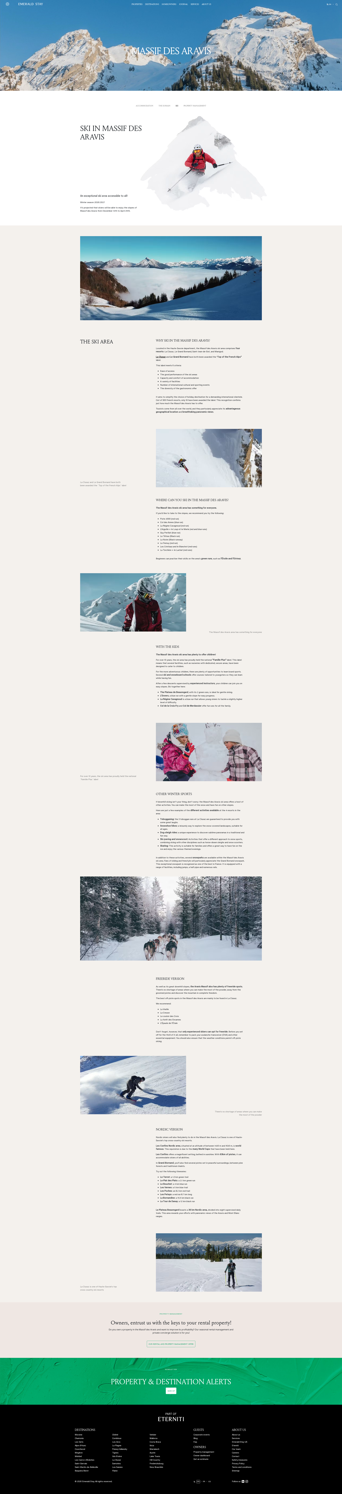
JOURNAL (183, 4)
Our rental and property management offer (171, 1344)
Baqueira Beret (82, 1471)
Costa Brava (155, 1442)
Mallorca (153, 1439)
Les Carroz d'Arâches (84, 1460)
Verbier (153, 1435)
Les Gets (79, 1442)
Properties (137, 4)
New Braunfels (156, 1467)
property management (195, 105)
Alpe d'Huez (80, 1446)
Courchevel (80, 1449)
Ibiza (152, 1446)
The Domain (164, 105)
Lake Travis (155, 1457)
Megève (79, 1453)
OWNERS (199, 1447)
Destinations (152, 4)
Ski (177, 105)
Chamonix (79, 1439)
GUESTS (198, 1430)
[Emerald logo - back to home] (24, 4)
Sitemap (236, 1471)
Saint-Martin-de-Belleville (86, 1467)
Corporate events (201, 1435)
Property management (203, 1452)
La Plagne (116, 1446)
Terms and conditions (242, 1467)
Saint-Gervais (81, 1464)
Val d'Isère (117, 1457)
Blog (195, 1439)
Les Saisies (117, 1467)
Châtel (115, 1435)
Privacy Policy (238, 1464)
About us (236, 1435)
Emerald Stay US (239, 1442)
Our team (236, 1449)
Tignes (115, 1453)
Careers (235, 1453)
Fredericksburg (156, 1464)
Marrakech (154, 1449)
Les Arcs (116, 1442)
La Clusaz (116, 1460)
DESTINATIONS (85, 1430)
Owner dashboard (201, 1456)
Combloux (116, 1439)
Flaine (115, 1471)
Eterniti (235, 1446)
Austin (152, 1453)
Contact (235, 1457)
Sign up (171, 1391)
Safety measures (239, 1460)
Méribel (78, 1457)
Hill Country (155, 1460)
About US (206, 4)
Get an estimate (200, 1459)
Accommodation (144, 105)
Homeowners (169, 4)
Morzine (78, 1435)
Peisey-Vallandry (119, 1449)
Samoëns (116, 1464)
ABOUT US (239, 1430)
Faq (195, 1442)
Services (195, 4)
